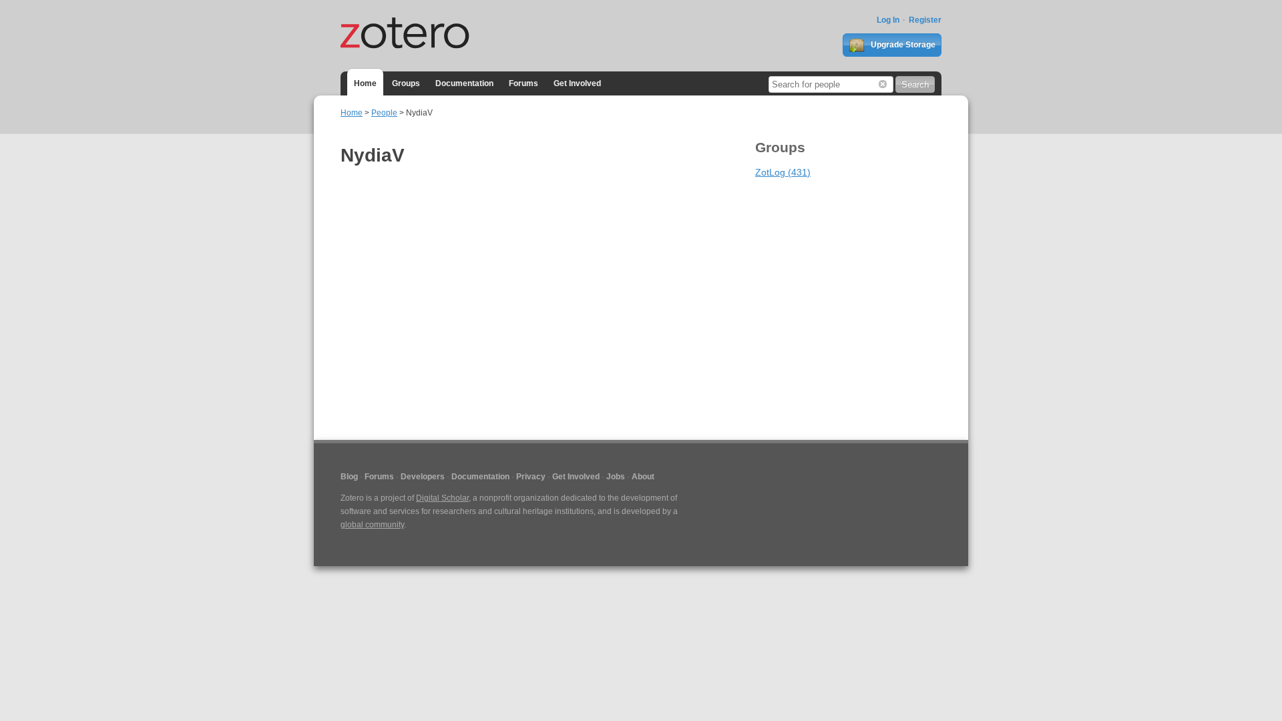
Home (365, 83)
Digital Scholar (442, 498)
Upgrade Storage (902, 44)
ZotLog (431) (783, 172)
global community (372, 524)
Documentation (464, 83)
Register (925, 20)
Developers (423, 476)
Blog (349, 476)
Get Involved (577, 83)
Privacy (531, 476)
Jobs (615, 476)
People (384, 112)
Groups (406, 83)
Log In (888, 20)
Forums (523, 83)
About (643, 476)
